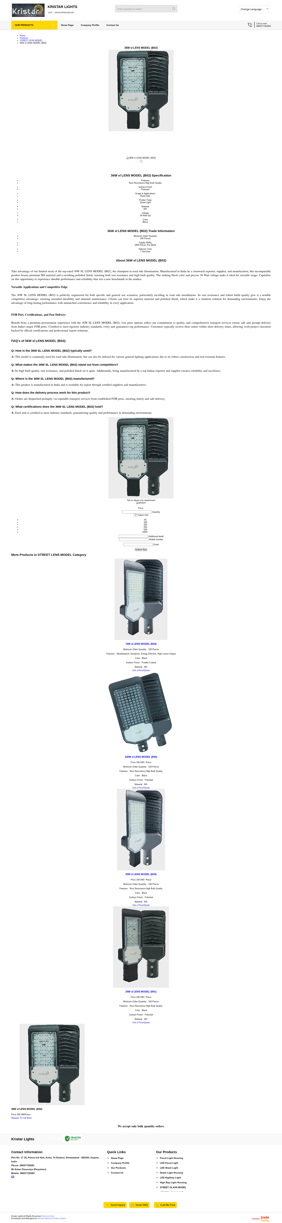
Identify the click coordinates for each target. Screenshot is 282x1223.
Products (24, 38)
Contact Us (112, 25)
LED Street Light (169, 1168)
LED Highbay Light (170, 1177)
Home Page (67, 25)
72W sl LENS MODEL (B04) (141, 643)
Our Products (24, 25)
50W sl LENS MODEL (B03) (141, 874)
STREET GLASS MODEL (173, 1187)
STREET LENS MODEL (31, 40)
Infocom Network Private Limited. (51, 1218)
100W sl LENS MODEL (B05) (141, 756)
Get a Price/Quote (141, 670)
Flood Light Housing (171, 1158)
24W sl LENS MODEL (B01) (141, 991)
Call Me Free (167, 1205)
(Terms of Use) (47, 1216)
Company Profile (90, 25)
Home (22, 35)
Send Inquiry (117, 1205)
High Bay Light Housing (173, 1182)
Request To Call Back (21, 1118)
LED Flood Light (169, 1163)
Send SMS (141, 1205)
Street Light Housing (171, 1172)
